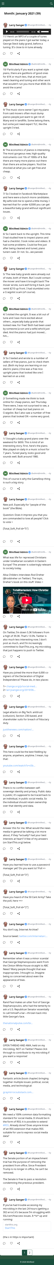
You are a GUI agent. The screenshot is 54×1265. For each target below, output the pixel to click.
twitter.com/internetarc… (33, 936)
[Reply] (5, 53)
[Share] (18, 53)
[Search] (51, 3)
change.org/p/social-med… (21, 686)
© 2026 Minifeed (27, 1262)
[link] (27, 39)
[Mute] (38, 31)
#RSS (6, 1125)
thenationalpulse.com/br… (18, 1023)
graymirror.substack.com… (18, 1092)
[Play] (6, 31)
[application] (27, 32)
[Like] (12, 53)
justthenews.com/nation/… (18, 729)
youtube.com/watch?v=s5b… (19, 765)
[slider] (45, 31)
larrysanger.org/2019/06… (21, 690)
